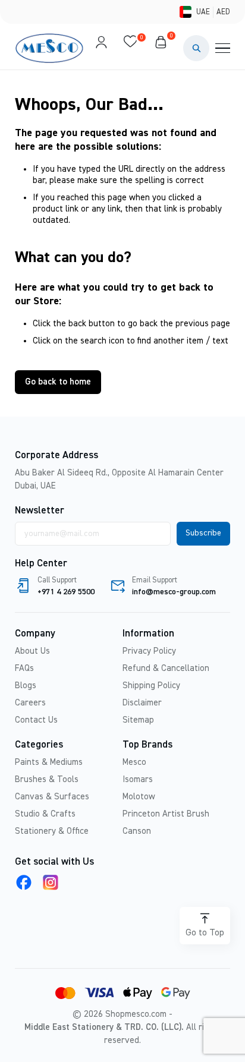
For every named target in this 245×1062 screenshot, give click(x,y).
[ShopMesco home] (50, 48)
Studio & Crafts (45, 813)
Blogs (25, 685)
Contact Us (36, 720)
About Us (32, 651)
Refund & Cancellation (165, 668)
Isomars (137, 779)
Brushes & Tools (46, 779)
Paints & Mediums (49, 762)
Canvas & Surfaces (52, 796)
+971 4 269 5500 (66, 592)
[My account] (101, 48)
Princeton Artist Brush (165, 813)
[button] (196, 48)
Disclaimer (142, 702)
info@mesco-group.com (174, 592)
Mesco (134, 762)
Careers (30, 702)
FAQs (24, 668)
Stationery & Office (52, 831)
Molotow (138, 796)
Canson (136, 831)
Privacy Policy (149, 651)
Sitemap (138, 720)
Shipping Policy (151, 685)
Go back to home (58, 381)
